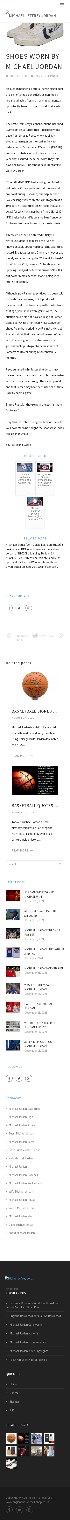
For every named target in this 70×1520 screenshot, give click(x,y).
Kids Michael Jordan (21, 1158)
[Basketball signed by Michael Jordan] (35, 685)
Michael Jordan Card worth (26, 1324)
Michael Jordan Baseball (23, 1175)
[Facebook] (9, 608)
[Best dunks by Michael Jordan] (36, 1438)
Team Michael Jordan (21, 1133)
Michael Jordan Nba (20, 1216)
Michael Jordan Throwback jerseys (44, 951)
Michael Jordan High (21, 1117)
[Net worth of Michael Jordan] (49, 1451)
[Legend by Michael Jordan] (11, 1451)
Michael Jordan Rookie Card (25, 1183)
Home (13, 1384)
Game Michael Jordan (21, 1224)
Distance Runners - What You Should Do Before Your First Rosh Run (32, 1305)
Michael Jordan (18, 1166)
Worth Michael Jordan (22, 1208)
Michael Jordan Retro (21, 1142)
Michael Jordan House (22, 1200)
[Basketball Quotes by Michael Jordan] (35, 780)
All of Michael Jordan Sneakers (40, 913)
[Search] (60, 864)
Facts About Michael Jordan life (28, 1360)
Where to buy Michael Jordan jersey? (39, 1025)
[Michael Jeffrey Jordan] (31, 15)
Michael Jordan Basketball (24, 1109)
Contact (15, 1393)
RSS (12, 1410)
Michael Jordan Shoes (48, 75)
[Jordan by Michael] (49, 1438)
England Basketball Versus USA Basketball (35, 1316)
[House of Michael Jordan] (36, 1451)
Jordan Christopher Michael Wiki (39, 894)
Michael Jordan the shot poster (42, 932)
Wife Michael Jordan (21, 1191)
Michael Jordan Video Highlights (29, 1351)
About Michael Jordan (22, 1233)
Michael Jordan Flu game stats (28, 1342)
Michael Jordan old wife (24, 1333)
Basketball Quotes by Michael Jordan (35, 805)
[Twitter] (19, 608)
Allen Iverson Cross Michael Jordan (38, 1044)
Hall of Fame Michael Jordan (39, 1006)
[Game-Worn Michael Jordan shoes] (11, 1463)
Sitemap (15, 1401)
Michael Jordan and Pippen (43, 968)
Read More (20, 756)
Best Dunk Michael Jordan (24, 1150)
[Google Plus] (28, 608)
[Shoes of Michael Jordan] (23, 1451)
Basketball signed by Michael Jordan (35, 711)
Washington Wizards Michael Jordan (39, 987)
